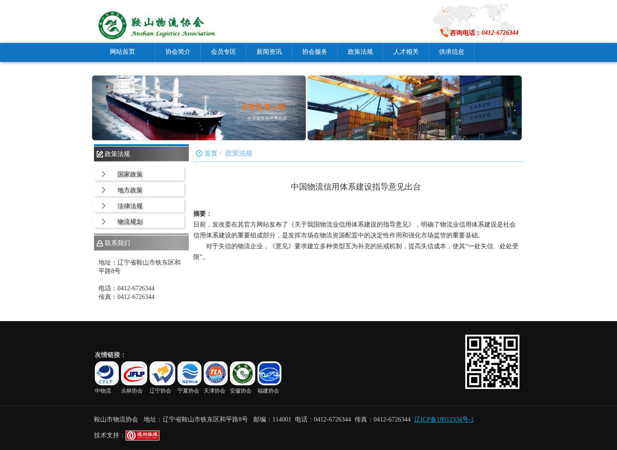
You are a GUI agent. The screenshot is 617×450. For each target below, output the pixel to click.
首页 (211, 153)
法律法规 (130, 206)
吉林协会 (132, 391)
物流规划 (130, 221)
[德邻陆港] (142, 438)
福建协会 (268, 391)
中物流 (103, 391)
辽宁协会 (160, 391)
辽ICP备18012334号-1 (444, 419)
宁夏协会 (188, 391)
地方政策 (130, 190)
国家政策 (130, 174)
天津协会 (214, 391)
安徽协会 (241, 391)
